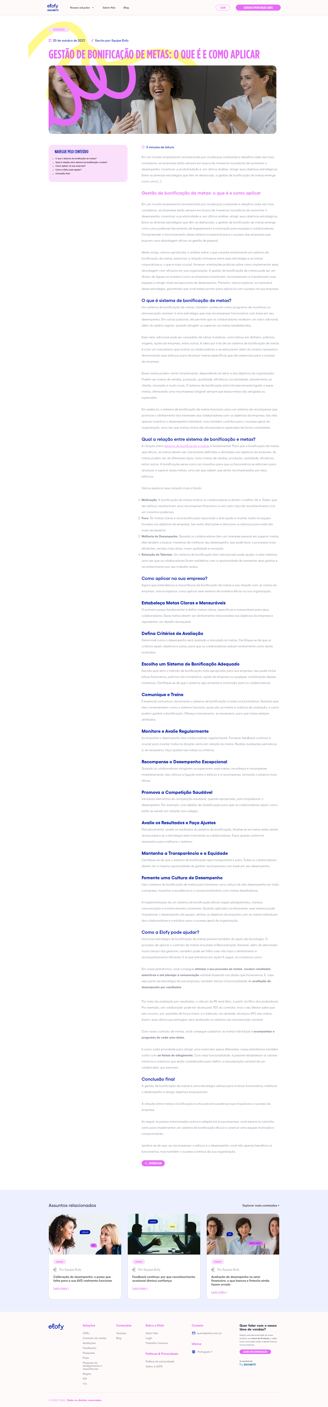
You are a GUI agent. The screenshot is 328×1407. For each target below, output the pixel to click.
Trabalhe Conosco (157, 1343)
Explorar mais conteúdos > (261, 1205)
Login (223, 7)
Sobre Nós (109, 7)
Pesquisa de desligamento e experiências (92, 1365)
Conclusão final (62, 173)
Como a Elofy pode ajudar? (68, 170)
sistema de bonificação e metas (186, 446)
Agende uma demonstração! (255, 1351)
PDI (85, 1378)
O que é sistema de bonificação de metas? (76, 158)
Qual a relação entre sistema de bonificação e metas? (81, 162)
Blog (126, 7)
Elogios (87, 1373)
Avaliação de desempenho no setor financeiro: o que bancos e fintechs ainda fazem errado (240, 1280)
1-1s (85, 1383)
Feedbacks (89, 1347)
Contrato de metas (94, 1338)
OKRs (86, 1333)
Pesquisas (89, 1352)
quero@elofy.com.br (209, 1333)
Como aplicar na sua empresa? (70, 166)
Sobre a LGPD (154, 1366)
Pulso (86, 1357)
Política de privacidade (160, 1361)
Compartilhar (155, 1163)
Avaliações (89, 1343)
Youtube (121, 1333)
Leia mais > (61, 1288)
